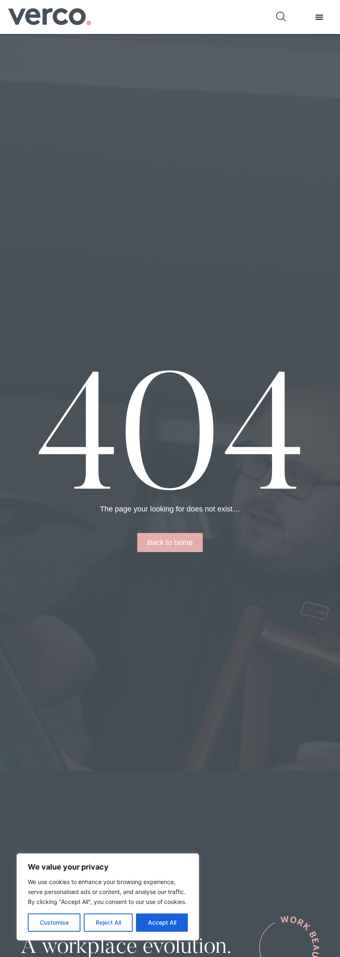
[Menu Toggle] (319, 17)
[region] (108, 896)
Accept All (162, 922)
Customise (54, 922)
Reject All (108, 922)
